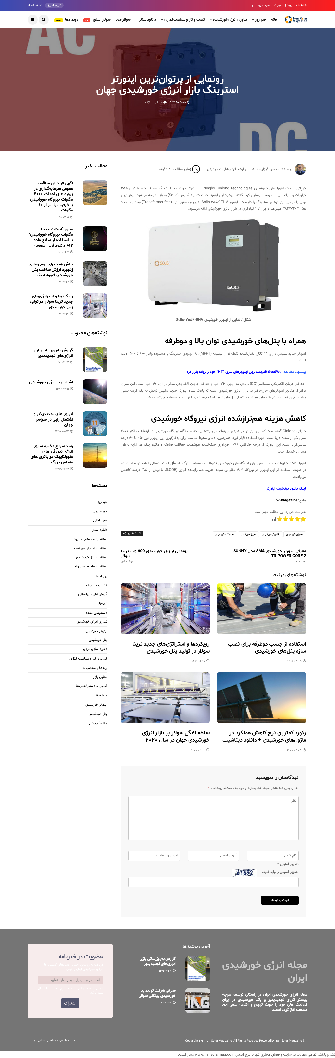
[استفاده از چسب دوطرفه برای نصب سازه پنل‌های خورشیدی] (261, 608)
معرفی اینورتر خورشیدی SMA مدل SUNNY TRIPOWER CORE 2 (269, 556)
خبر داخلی (100, 521)
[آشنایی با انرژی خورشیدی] (95, 391)
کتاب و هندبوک (96, 586)
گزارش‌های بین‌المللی (92, 594)
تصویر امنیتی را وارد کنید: (280, 872)
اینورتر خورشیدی (270, 534)
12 (145, 103)
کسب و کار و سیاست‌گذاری (184, 20)
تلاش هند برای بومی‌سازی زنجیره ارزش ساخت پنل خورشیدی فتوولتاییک (51, 269)
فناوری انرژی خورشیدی (230, 20)
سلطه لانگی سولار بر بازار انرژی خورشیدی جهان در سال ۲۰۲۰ (176, 736)
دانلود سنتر (147, 20)
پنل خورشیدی (98, 640)
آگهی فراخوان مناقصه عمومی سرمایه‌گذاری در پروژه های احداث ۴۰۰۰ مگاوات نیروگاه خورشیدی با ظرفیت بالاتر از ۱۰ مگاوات (51, 197)
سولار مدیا (123, 20)
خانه (274, 20)
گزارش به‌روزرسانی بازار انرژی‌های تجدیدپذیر (53, 353)
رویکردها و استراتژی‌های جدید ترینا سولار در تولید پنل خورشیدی (171, 648)
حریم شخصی (55, 1040)
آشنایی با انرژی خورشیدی (51, 382)
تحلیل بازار (100, 677)
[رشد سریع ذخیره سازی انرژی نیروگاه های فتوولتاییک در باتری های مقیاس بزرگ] (95, 455)
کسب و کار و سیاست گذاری (88, 659)
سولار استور (97, 20)
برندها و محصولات (94, 668)
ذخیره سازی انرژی (95, 649)
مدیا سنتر (100, 696)
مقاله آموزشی (98, 724)
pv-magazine (286, 500)
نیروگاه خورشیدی (223, 534)
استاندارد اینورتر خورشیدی (90, 549)
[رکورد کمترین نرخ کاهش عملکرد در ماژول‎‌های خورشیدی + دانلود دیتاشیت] (261, 697)
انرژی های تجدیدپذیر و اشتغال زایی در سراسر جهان (53, 419)
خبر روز (260, 20)
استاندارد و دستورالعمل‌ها (90, 539)
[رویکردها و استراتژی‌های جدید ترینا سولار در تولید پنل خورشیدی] (165, 608)
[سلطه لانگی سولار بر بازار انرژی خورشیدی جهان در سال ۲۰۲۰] (165, 697)
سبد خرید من (261, 5)
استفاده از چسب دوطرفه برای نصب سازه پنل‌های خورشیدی (267, 648)
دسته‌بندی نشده (96, 613)
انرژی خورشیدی (293, 534)
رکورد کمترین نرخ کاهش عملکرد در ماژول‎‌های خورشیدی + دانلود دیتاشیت (264, 736)
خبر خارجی (100, 511)
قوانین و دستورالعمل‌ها (91, 686)
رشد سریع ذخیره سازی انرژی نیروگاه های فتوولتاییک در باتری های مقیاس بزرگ (52, 454)
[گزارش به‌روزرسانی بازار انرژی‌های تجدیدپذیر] (95, 359)
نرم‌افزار (102, 604)
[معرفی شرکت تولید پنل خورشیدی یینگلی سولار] (197, 1000)
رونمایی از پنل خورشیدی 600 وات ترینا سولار (154, 556)
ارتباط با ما (301, 5)
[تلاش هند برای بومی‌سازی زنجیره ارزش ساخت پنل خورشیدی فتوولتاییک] (95, 273)
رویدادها (67, 20)
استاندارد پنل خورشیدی (91, 558)
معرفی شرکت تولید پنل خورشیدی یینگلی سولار (157, 993)
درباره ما (70, 1040)
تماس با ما (39, 1040)
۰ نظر (158, 102)
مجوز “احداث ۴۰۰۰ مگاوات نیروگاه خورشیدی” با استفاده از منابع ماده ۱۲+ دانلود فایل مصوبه (50, 237)
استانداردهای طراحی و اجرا (89, 567)
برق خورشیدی (247, 534)
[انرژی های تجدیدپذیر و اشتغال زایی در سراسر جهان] (95, 423)
